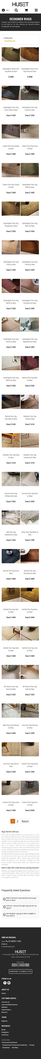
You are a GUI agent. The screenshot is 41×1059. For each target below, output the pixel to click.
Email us (4, 944)
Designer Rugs (10, 41)
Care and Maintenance (9, 1005)
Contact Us (5, 1002)
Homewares (8, 38)
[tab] (20, 899)
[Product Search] (16, 10)
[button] (20, 899)
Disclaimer (6, 1047)
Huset (4, 993)
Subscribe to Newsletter (20, 971)
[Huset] (20, 4)
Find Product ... (7, 1010)
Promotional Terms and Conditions (14, 1045)
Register (5, 1021)
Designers (5, 1032)
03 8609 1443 (14, 941)
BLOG (3, 1030)
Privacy (31, 1045)
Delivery (4, 1007)
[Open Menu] (36, 10)
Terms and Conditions (9, 1042)
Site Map (15, 1047)
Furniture (5, 1035)
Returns (4, 1012)
